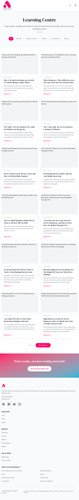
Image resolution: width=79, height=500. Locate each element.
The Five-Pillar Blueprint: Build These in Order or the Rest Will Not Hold (19, 221)
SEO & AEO (19, 39)
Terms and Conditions (46, 481)
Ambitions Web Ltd (43, 491)
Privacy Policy (44, 478)
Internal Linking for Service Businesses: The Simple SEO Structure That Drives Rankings (58, 272)
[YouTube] (14, 404)
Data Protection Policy (8, 478)
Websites (44, 39)
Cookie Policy (5, 481)
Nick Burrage (5, 457)
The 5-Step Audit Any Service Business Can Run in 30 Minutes (58, 128)
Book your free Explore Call (39, 369)
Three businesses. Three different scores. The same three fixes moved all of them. (59, 81)
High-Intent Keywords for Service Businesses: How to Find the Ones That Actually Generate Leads (58, 321)
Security (42, 474)
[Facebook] (3, 404)
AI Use (3, 474)
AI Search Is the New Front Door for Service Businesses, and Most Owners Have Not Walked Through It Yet (57, 222)
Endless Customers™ (32, 39)
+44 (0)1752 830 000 (7, 397)
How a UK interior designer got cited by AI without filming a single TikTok (19, 81)
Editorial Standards (45, 471)
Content (4, 436)
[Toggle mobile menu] (75, 5)
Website (4, 440)
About (3, 419)
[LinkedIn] (9, 404)
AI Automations (55, 39)
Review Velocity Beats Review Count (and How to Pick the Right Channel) (20, 174)
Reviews (66, 39)
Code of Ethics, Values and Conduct (12, 471)
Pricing (3, 422)
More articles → (43, 345)
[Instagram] (20, 404)
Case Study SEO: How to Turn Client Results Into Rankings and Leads (17, 320)
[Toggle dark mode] (70, 5)
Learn (3, 415)
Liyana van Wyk (6, 460)
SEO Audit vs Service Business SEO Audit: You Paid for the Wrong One (19, 128)
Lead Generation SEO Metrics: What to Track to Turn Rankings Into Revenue (18, 270)
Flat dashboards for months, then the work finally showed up (57, 174)
